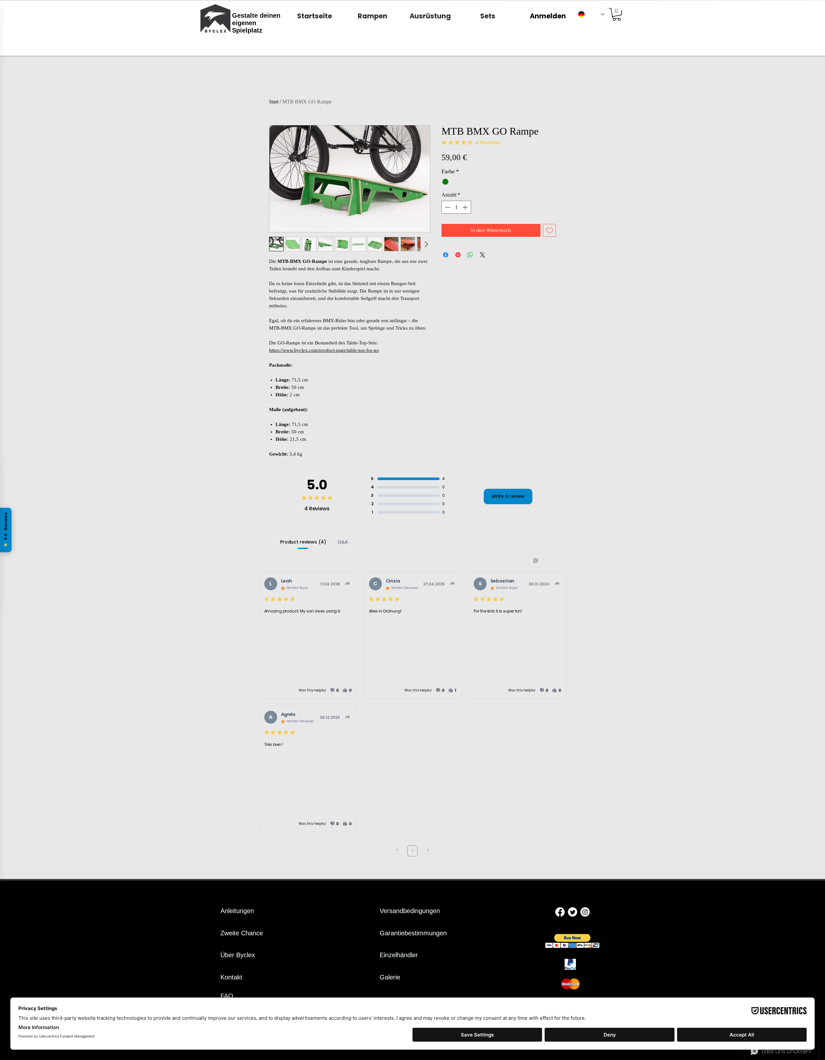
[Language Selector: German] (591, 14)
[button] (616, 14)
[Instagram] (585, 912)
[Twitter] (572, 912)
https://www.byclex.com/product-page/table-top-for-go (324, 350)
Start (273, 101)
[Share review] (348, 583)
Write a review (508, 496)
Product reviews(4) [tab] (303, 542)
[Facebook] (560, 912)
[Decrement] (446, 207)
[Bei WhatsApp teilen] (470, 255)
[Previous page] (397, 851)
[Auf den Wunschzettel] (549, 230)
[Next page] (428, 851)
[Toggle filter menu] (535, 560)
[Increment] (465, 207)
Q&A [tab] (342, 542)
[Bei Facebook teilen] (446, 255)
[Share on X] (482, 255)
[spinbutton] (456, 207)
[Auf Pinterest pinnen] (458, 255)
